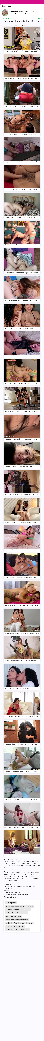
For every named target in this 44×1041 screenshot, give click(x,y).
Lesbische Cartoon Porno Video (17, 930)
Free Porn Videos (22, 26)
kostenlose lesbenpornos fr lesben (19, 906)
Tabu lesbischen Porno (15, 926)
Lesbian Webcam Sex (12, 892)
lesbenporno (11, 903)
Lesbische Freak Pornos (15, 923)
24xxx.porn (8, 889)
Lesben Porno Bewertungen (16, 913)
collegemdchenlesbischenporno (18, 909)
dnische (29, 923)
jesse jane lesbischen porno (17, 920)
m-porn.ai (7, 885)
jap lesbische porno (13, 916)
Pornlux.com (9, 890)
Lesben (35, 887)
